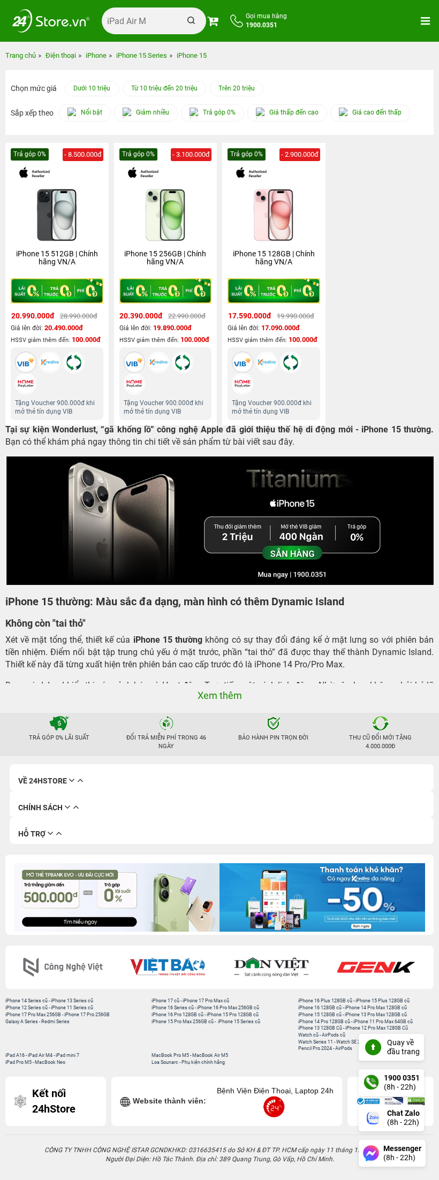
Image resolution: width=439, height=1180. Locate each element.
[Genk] (376, 967)
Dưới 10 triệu (91, 88)
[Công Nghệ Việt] (62, 967)
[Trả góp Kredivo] (322, 897)
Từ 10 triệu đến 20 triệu (164, 88)
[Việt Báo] (167, 967)
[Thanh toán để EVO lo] (117, 897)
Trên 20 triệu (236, 88)
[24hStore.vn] (51, 21)
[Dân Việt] (271, 967)
